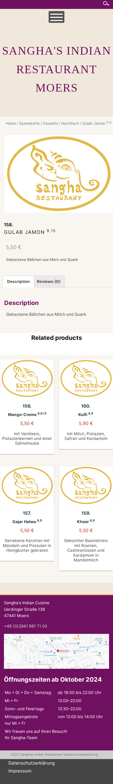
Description (18, 281)
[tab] (18, 281)
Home (11, 123)
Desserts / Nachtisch (61, 123)
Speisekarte (29, 123)
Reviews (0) (48, 281)
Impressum (20, 771)
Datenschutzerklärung (80, 754)
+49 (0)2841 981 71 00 (25, 626)
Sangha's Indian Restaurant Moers (56, 69)
